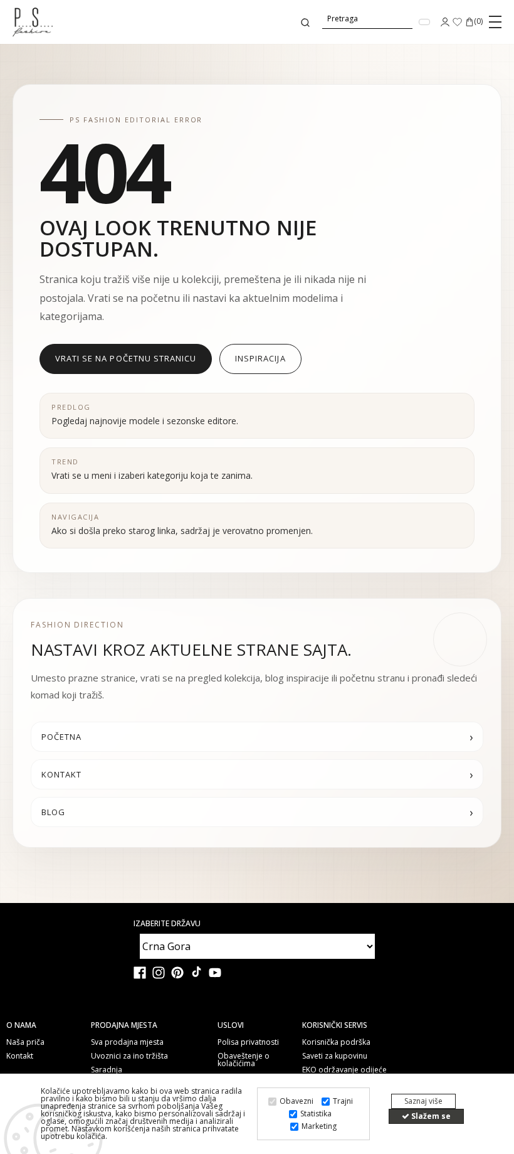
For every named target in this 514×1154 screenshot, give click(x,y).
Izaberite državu (167, 923)
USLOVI (231, 1025)
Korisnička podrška (336, 1042)
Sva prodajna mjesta (127, 1042)
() (478, 22)
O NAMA (21, 1025)
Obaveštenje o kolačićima (244, 1059)
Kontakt (19, 1056)
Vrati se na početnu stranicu (125, 358)
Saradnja (106, 1070)
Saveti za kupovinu (334, 1056)
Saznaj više (423, 1101)
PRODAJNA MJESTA (124, 1025)
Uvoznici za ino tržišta (129, 1056)
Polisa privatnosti (248, 1042)
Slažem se (430, 1116)
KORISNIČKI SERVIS (334, 1025)
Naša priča (25, 1042)
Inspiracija (260, 358)
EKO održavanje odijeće (344, 1070)
